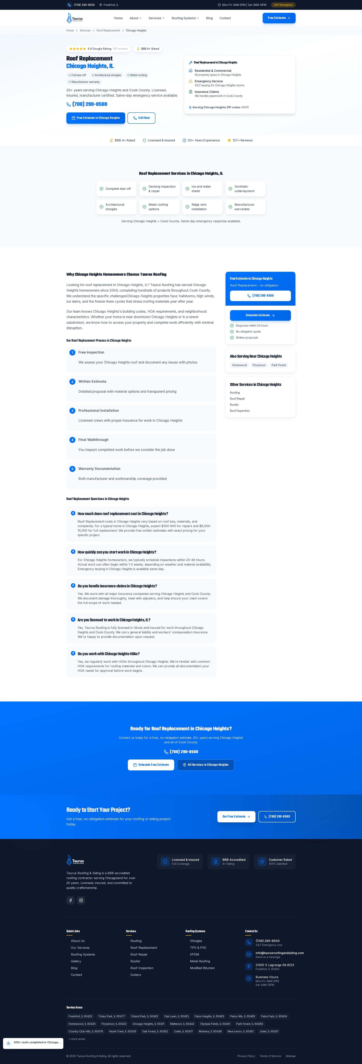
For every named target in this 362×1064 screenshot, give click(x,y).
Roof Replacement (108, 30)
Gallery (76, 961)
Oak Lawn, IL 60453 (176, 1016)
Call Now (144, 118)
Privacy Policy (246, 1056)
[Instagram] (81, 900)
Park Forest (279, 365)
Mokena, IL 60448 (210, 1031)
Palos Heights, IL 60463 (209, 1016)
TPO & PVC (198, 948)
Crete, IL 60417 (183, 1031)
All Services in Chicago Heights (208, 765)
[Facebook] (70, 900)
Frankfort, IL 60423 (80, 1016)
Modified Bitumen (202, 968)
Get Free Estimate (234, 816)
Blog (209, 18)
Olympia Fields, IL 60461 (215, 1023)
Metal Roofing (200, 961)
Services (155, 18)
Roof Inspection (141, 968)
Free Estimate (277, 18)
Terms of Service (270, 1056)
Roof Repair (139, 954)
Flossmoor (259, 365)
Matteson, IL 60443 (182, 1023)
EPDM (194, 954)
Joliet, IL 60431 (269, 1031)
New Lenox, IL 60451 (241, 1031)
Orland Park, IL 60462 (144, 1016)
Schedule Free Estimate (153, 765)
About (134, 18)
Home (118, 18)
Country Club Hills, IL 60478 (86, 1031)
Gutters (135, 975)
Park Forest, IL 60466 (249, 1023)
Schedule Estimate (258, 315)
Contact (225, 18)
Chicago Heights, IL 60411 (148, 1023)
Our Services (80, 948)
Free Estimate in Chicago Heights (98, 118)
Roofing (136, 941)
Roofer (135, 961)
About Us (78, 941)
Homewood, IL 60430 (82, 1023)
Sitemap (291, 1056)
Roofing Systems (184, 18)
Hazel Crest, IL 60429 (122, 1031)
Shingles (196, 941)
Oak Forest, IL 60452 (155, 1031)
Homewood (239, 365)
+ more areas (77, 1038)
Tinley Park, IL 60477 (111, 1016)
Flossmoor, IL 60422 (114, 1023)
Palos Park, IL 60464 (274, 1016)
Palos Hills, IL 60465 (242, 1016)
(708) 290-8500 (89, 104)
